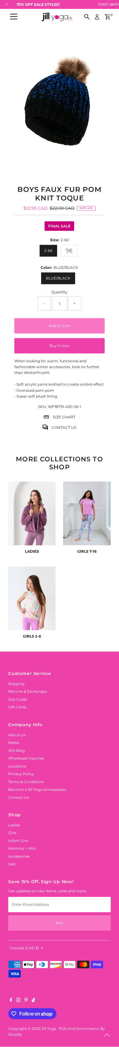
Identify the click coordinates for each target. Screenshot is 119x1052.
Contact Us (18, 797)
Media (13, 742)
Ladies (14, 825)
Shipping (16, 683)
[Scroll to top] (107, 1035)
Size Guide (17, 699)
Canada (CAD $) (24, 948)
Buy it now (59, 345)
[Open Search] (87, 17)
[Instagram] (18, 1000)
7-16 (71, 251)
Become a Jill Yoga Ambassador (37, 789)
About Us (17, 735)
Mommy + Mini (22, 848)
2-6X (48, 250)
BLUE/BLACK (58, 278)
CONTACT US (64, 427)
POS (63, 1028)
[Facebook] (11, 1000)
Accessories (19, 856)
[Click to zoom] (101, 45)
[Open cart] (107, 17)
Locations (17, 766)
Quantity (59, 292)
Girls (12, 832)
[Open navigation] (13, 17)
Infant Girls (18, 840)
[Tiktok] (33, 1000)
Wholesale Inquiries (26, 758)
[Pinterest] (26, 1000)
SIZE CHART (64, 417)
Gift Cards (17, 707)
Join (59, 922)
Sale (12, 864)
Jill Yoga (48, 1028)
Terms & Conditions (26, 781)
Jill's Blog (16, 750)
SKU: (42, 406)
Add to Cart (59, 325)
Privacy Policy (21, 774)
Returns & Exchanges (27, 691)
